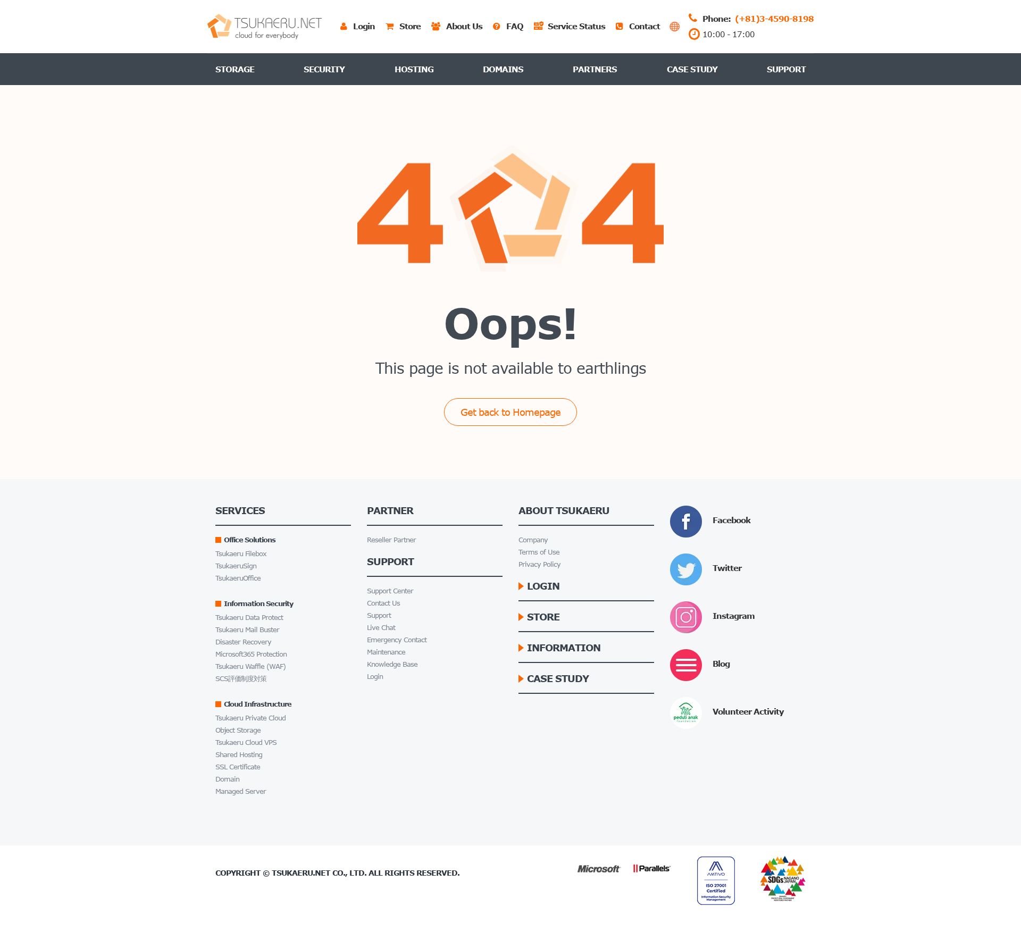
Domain (227, 779)
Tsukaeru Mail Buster (247, 629)
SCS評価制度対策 (240, 678)
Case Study (692, 69)
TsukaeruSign (235, 566)
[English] (674, 27)
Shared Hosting (238, 754)
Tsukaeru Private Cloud (250, 718)
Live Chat (381, 627)
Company (533, 539)
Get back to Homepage (510, 412)
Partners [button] (595, 69)
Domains (503, 69)
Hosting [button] (414, 69)
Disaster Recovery (243, 642)
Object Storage (238, 730)
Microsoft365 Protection (251, 654)
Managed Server (240, 791)
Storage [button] (234, 69)
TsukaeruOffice (238, 578)
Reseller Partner (391, 539)
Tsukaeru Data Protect (249, 617)
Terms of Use (538, 552)
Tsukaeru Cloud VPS (246, 742)
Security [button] (324, 69)
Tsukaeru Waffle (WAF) (250, 666)
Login (375, 676)
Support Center (390, 591)
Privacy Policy (539, 564)
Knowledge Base (392, 664)
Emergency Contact (396, 639)
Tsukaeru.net (301, 872)
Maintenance (386, 652)
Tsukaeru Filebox (240, 553)
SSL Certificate (237, 766)
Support (786, 69)
